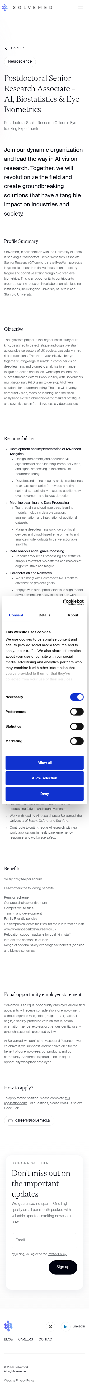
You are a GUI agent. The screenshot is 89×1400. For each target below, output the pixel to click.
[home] (29, 7)
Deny (44, 794)
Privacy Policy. (57, 1254)
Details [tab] (44, 615)
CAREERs (25, 1339)
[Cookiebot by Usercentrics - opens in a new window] (63, 602)
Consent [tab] (16, 615)
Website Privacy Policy (19, 1380)
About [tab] (73, 615)
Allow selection (44, 778)
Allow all (44, 763)
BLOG (8, 1339)
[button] (80, 8)
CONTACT (46, 1339)
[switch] (77, 712)
